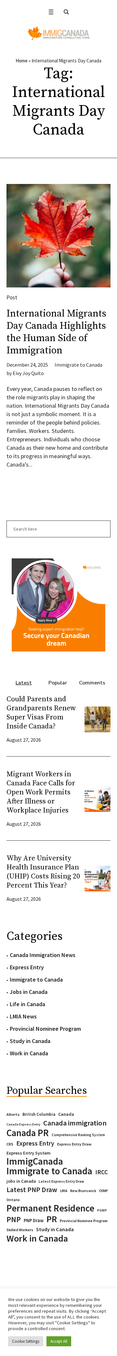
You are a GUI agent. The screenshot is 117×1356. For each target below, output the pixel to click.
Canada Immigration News (42, 955)
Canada (66, 1114)
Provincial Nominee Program (45, 1028)
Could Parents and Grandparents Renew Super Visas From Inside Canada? (41, 713)
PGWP (102, 1210)
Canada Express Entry (23, 1124)
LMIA (63, 1191)
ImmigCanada (34, 1161)
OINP (103, 1190)
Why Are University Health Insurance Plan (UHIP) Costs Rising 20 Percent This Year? (43, 872)
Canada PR (27, 1133)
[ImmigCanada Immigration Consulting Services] (58, 33)
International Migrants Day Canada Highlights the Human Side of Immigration (56, 332)
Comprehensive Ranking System (78, 1135)
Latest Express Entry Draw (61, 1181)
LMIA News (23, 1016)
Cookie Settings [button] (25, 1341)
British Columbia (38, 1114)
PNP (13, 1219)
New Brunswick (83, 1190)
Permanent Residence (50, 1208)
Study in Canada (30, 1041)
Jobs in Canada (28, 991)
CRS (9, 1144)
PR (51, 1219)
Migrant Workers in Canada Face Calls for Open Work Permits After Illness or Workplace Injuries (40, 792)
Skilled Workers (19, 1229)
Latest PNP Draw (31, 1190)
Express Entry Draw (74, 1144)
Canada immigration (75, 1123)
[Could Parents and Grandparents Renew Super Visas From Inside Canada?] (97, 718)
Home (22, 61)
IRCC (101, 1172)
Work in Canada (29, 1053)
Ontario (13, 1199)
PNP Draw (34, 1220)
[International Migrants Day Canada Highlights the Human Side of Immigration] (58, 235)
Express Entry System (28, 1153)
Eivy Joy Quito (28, 373)
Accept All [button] (58, 1341)
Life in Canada (27, 1004)
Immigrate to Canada (78, 364)
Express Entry (27, 967)
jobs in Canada (21, 1181)
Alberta (13, 1114)
